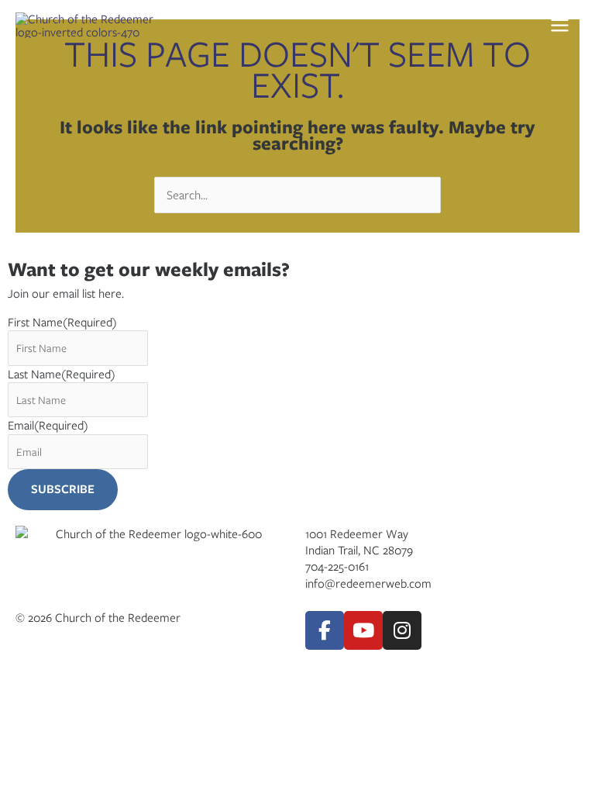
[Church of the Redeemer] (92, 25)
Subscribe (63, 489)
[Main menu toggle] (564, 25)
